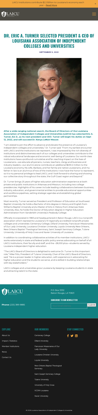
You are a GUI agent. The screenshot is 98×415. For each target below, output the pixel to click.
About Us (6, 335)
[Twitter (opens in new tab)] (72, 336)
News (4, 352)
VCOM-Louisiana (41, 390)
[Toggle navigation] (94, 14)
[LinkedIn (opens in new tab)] (76, 336)
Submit (91, 305)
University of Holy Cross (44, 385)
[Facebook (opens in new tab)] (68, 336)
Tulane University (42, 379)
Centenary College (42, 335)
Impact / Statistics (9, 341)
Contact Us (6, 357)
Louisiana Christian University (47, 355)
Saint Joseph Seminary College (47, 374)
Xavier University (41, 396)
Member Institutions (10, 346)
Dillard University (41, 341)
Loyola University (42, 360)
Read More (51, 5)
